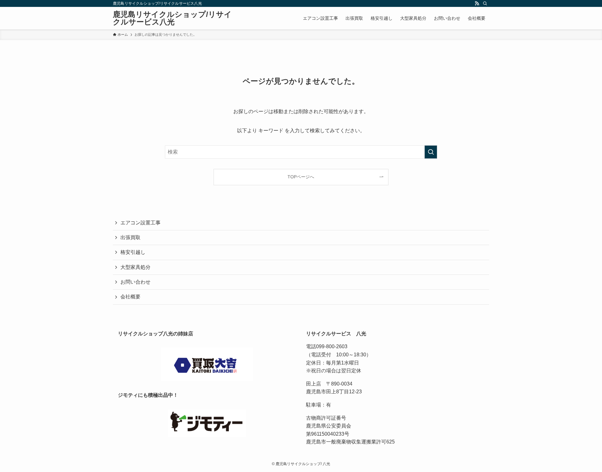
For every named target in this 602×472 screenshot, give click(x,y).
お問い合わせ (135, 282)
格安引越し (132, 252)
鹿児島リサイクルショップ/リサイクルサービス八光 (172, 18)
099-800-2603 (331, 346)
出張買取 (130, 237)
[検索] (485, 3)
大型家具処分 (135, 267)
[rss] (477, 3)
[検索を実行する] (431, 152)
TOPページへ (301, 176)
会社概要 (130, 296)
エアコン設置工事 (140, 222)
